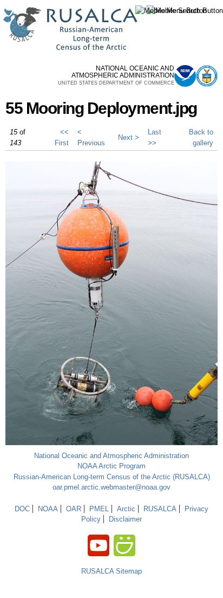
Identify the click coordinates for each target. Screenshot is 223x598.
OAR (73, 509)
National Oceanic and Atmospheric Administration (111, 456)
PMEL (99, 509)
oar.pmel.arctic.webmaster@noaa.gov (111, 487)
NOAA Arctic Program (111, 466)
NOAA (48, 509)
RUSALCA (159, 509)
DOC (22, 509)
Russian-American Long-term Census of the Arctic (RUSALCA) (112, 477)
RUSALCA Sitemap (111, 571)
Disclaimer (125, 519)
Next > (128, 137)
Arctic (126, 509)
